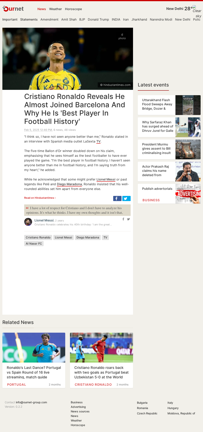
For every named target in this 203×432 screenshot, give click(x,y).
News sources (80, 411)
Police (197, 19)
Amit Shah (69, 19)
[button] (117, 198)
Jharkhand (139, 19)
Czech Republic (147, 413)
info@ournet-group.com (31, 402)
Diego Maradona (69, 184)
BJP (82, 19)
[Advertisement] (77, 277)
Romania (142, 408)
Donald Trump (98, 19)
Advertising (78, 406)
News (41, 9)
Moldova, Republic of (181, 413)
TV (98, 141)
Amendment (49, 19)
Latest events (153, 85)
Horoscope (73, 9)
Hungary (173, 408)
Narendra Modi (161, 19)
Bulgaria (142, 402)
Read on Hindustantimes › (40, 197)
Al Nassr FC (34, 243)
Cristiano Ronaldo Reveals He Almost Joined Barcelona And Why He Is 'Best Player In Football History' (74, 109)
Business (151, 200)
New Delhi (174, 9)
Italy (170, 402)
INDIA (116, 19)
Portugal (16, 384)
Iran (126, 19)
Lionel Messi (106, 179)
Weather (55, 9)
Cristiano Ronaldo (38, 237)
